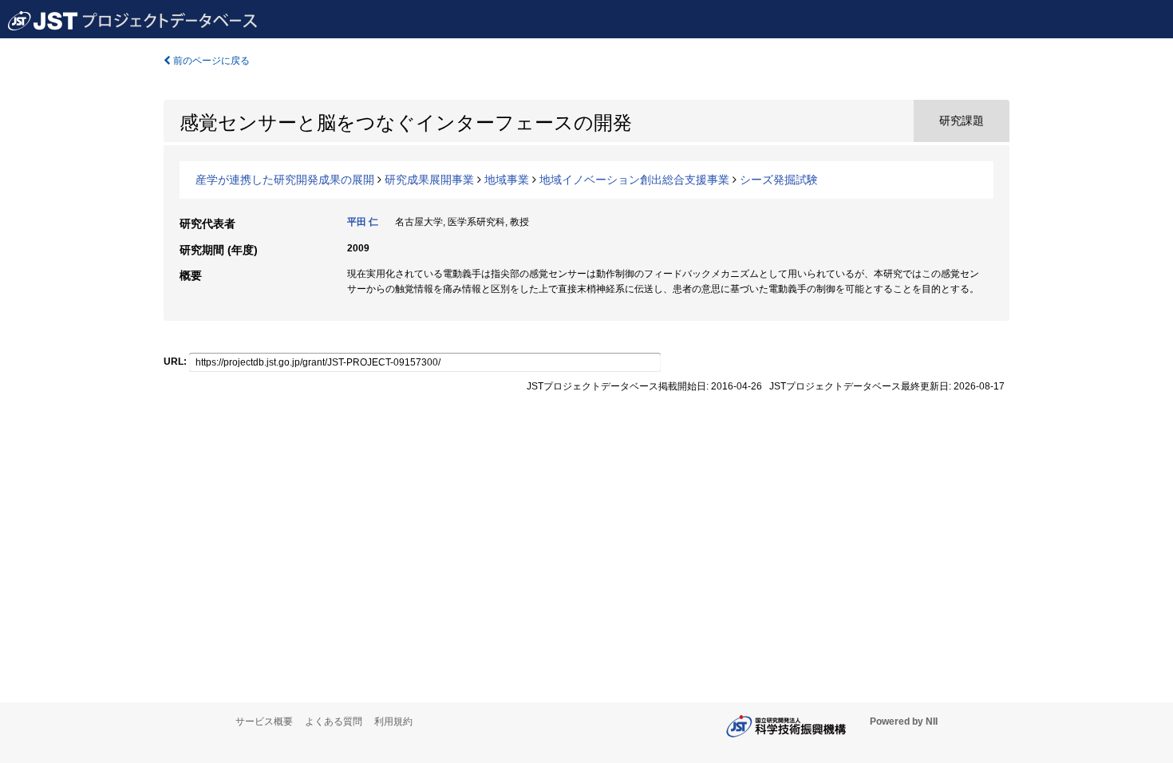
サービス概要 (264, 721)
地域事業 (506, 179)
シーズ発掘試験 (779, 179)
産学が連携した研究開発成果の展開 (285, 179)
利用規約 (393, 721)
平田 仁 (362, 221)
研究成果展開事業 (429, 179)
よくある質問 (333, 721)
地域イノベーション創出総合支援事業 (634, 179)
